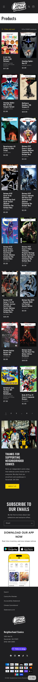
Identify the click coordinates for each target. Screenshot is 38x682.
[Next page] (32, 413)
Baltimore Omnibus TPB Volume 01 (26, 105)
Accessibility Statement (12, 601)
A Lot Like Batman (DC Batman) (7, 59)
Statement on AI (9, 610)
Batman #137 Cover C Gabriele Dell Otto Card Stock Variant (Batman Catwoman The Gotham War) (28, 200)
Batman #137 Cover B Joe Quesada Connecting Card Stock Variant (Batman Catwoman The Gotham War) (9, 201)
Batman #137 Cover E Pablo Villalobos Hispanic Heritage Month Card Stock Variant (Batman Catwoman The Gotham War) (28, 254)
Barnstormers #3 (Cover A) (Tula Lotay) (9, 148)
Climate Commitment (11, 605)
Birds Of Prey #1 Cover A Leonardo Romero (28, 397)
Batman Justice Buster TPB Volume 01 (8, 353)
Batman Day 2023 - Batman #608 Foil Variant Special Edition (28, 303)
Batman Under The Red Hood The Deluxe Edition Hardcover (28, 353)
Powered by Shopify (27, 678)
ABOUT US (12, 486)
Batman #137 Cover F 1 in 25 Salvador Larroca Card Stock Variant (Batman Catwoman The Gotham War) (9, 306)
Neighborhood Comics (16, 678)
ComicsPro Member (10, 596)
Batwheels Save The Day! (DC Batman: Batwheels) (8, 391)
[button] (4, 7)
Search (6, 592)
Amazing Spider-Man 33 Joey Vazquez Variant (9, 105)
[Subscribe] (31, 523)
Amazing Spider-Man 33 (27, 62)
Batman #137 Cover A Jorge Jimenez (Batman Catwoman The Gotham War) (28, 150)
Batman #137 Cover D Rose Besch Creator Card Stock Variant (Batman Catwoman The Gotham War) (9, 253)
